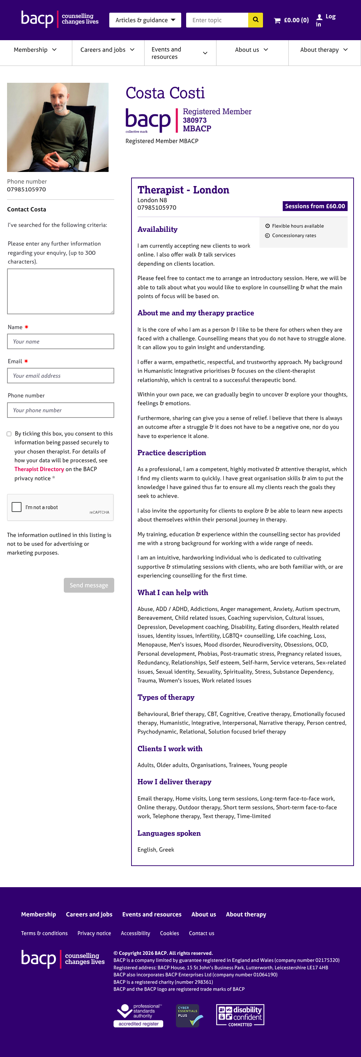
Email (15, 361)
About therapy (319, 49)
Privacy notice (94, 933)
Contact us (201, 933)
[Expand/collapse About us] (266, 49)
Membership (31, 49)
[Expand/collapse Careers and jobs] (132, 49)
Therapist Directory (39, 468)
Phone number (26, 395)
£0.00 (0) (296, 20)
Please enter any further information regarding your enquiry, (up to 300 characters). (54, 252)
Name (15, 326)
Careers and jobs (103, 49)
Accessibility (135, 933)
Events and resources (166, 52)
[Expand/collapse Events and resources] (205, 53)
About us (247, 49)
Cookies (169, 933)
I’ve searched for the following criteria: (57, 224)
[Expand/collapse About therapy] (345, 49)
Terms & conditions (44, 933)
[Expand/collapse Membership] (54, 49)
